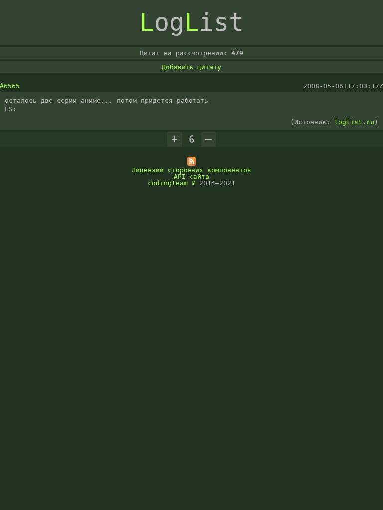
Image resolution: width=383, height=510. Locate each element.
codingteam (168, 183)
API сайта (191, 176)
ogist (191, 22)
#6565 (10, 86)
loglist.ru (354, 122)
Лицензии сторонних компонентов (191, 170)
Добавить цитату (191, 67)
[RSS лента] (191, 163)
